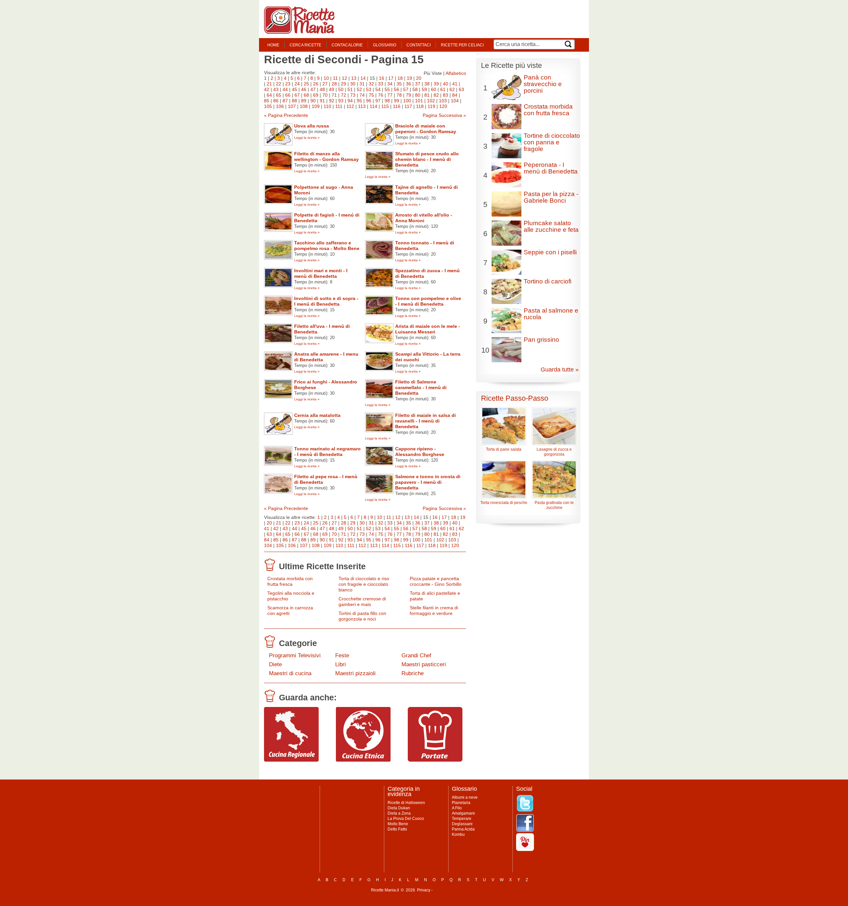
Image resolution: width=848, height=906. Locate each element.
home (273, 45)
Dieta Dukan (399, 808)
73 (352, 95)
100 (407, 100)
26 (315, 83)
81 (427, 95)
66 (288, 95)
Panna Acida (463, 829)
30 (352, 83)
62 (452, 89)
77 (390, 95)
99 (396, 100)
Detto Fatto (397, 829)
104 (455, 100)
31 (362, 83)
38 (427, 83)
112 (350, 106)
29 (343, 83)
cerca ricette (305, 45)
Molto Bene (398, 824)
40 (445, 83)
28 (334, 83)
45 (294, 89)
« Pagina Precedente (286, 115)
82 (436, 95)
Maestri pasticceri (423, 664)
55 (387, 89)
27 (325, 83)
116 (396, 106)
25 (306, 83)
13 (353, 78)
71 (334, 95)
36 (408, 83)
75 (371, 95)
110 (327, 106)
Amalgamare (463, 813)
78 (399, 95)
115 (385, 106)
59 (424, 89)
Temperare (461, 818)
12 (344, 78)
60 (433, 89)
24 (297, 83)
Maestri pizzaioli (355, 673)
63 (461, 89)
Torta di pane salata (503, 449)
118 (420, 106)
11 (335, 78)
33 (380, 83)
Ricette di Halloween (406, 802)
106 (280, 106)
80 (417, 95)
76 (380, 95)
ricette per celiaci (462, 45)
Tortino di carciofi (547, 281)
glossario (384, 45)
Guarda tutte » (560, 369)
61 (443, 89)
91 (322, 100)
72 (343, 95)
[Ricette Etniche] (363, 760)
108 (304, 106)
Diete (275, 664)
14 (363, 78)
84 (454, 95)
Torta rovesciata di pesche (503, 502)
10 (326, 78)
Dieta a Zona (399, 813)
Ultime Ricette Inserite (322, 566)
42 (266, 89)
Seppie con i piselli (550, 252)
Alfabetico (456, 73)
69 (315, 95)
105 (268, 106)
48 (322, 89)
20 (418, 78)
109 (316, 106)
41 (454, 83)
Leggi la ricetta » (307, 137)
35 (399, 83)
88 (294, 100)
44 (285, 89)
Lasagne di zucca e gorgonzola (554, 452)
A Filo (457, 808)
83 (445, 95)
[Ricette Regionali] (291, 760)
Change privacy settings (455, 890)
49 (331, 89)
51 (350, 89)
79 (408, 95)
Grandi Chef (416, 655)
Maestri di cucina (290, 673)
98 (387, 100)
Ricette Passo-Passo (514, 398)
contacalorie (347, 45)
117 (408, 106)
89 (303, 100)
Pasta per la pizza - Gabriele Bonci (551, 197)
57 (405, 89)
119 (431, 106)
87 (285, 100)
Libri (340, 664)
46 (303, 89)
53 (368, 89)
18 (400, 78)
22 (278, 83)
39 (436, 83)
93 (341, 100)
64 (269, 95)
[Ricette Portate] (435, 760)
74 (362, 95)
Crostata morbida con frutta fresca (290, 581)
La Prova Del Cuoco (406, 818)
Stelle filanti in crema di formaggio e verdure (434, 610)
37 (417, 83)
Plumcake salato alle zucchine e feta (551, 226)
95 (359, 100)
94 (350, 100)
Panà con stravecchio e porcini (543, 84)
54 (378, 89)
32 (371, 83)
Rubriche (412, 673)
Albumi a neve (465, 797)
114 (373, 106)
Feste (342, 655)
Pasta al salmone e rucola (551, 314)
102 (431, 100)
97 (378, 100)
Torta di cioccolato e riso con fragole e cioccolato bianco (364, 584)
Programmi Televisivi (295, 655)
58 (415, 89)
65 (278, 95)
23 (288, 83)
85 (266, 100)
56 (396, 89)
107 (292, 106)
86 (276, 100)
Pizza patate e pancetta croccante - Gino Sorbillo (435, 581)
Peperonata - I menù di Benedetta (551, 168)
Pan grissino (541, 339)
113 (362, 106)
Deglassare (462, 824)
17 (391, 78)
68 (306, 95)
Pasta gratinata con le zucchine (554, 505)
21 (269, 83)
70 (325, 95)
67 (297, 95)
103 (443, 100)
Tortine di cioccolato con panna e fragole (552, 142)
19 (409, 78)
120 (443, 106)
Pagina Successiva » (444, 115)
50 (341, 89)
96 (368, 100)
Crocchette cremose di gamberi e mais (362, 601)
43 (276, 89)
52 (359, 89)
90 (313, 100)
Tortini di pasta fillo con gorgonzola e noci (362, 616)
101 (419, 100)
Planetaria (461, 802)
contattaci (418, 45)
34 (390, 83)
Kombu (458, 834)
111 (339, 106)
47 (313, 89)
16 (381, 78)
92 (331, 100)
